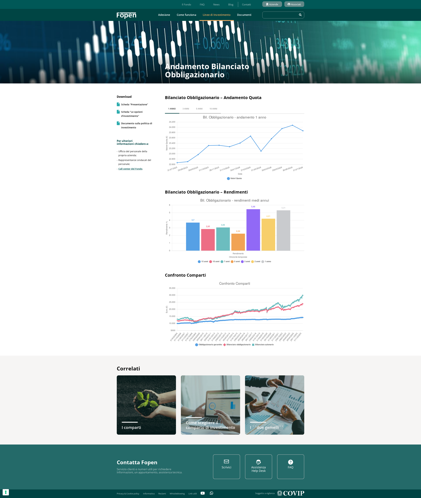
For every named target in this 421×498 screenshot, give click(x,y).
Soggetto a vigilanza (265, 493)
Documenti (244, 15)
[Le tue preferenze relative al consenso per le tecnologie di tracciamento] (6, 492)
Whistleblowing (177, 493)
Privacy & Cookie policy (128, 493)
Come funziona (186, 15)
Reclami (162, 493)
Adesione (164, 15)
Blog (230, 4)
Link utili (192, 493)
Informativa (149, 493)
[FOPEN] (126, 14)
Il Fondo (186, 4)
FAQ (202, 4)
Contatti (246, 4)
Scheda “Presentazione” (134, 104)
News (216, 4)
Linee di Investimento (217, 15)
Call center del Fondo (130, 168)
